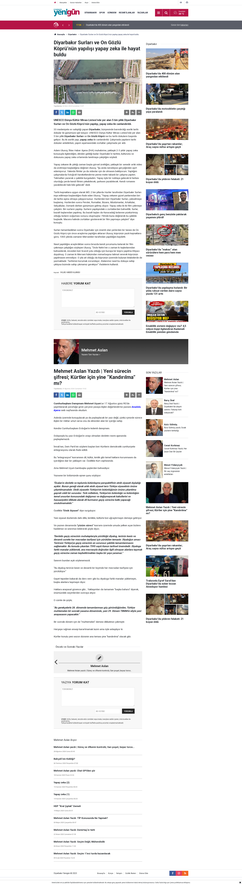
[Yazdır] (79, 112)
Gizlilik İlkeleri (130, 873)
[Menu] (158, 12)
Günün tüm (179, 25)
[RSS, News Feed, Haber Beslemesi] (185, 873)
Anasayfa (61, 34)
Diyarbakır (91, 12)
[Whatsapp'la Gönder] (73, 112)
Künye (110, 873)
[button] (126, 112)
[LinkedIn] (67, 112)
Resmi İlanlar (127, 12)
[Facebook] (56, 112)
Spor (102, 12)
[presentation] (63, 25)
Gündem (111, 12)
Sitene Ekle (95, 3)
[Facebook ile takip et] (172, 873)
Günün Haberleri (76, 3)
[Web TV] (180, 2)
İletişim (119, 873)
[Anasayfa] (55, 3)
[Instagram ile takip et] (179, 873)
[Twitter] (61, 112)
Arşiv (86, 3)
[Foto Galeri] (187, 2)
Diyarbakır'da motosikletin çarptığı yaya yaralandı (107, 25)
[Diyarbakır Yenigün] (67, 12)
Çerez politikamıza (176, 882)
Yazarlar (142, 12)
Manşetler (63, 3)
